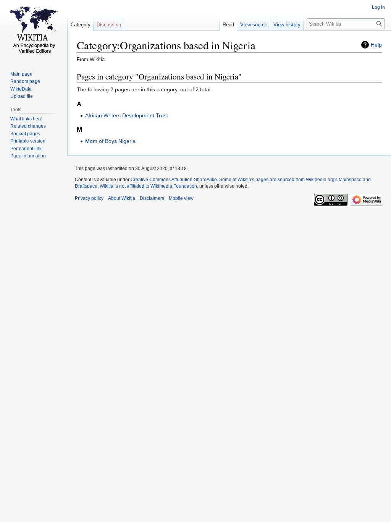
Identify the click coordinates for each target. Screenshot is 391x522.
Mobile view (181, 198)
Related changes (28, 126)
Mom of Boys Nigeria (110, 141)
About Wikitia (121, 198)
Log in (378, 7)
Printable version (27, 141)
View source (253, 25)
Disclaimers (152, 198)
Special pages (25, 133)
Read (228, 25)
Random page (25, 81)
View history (287, 25)
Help (376, 45)
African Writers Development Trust (126, 115)
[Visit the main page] (33, 30)
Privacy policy (89, 198)
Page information (28, 156)
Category (80, 25)
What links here (26, 119)
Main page (21, 74)
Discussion (109, 25)
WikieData (21, 89)
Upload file (21, 96)
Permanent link (26, 148)
